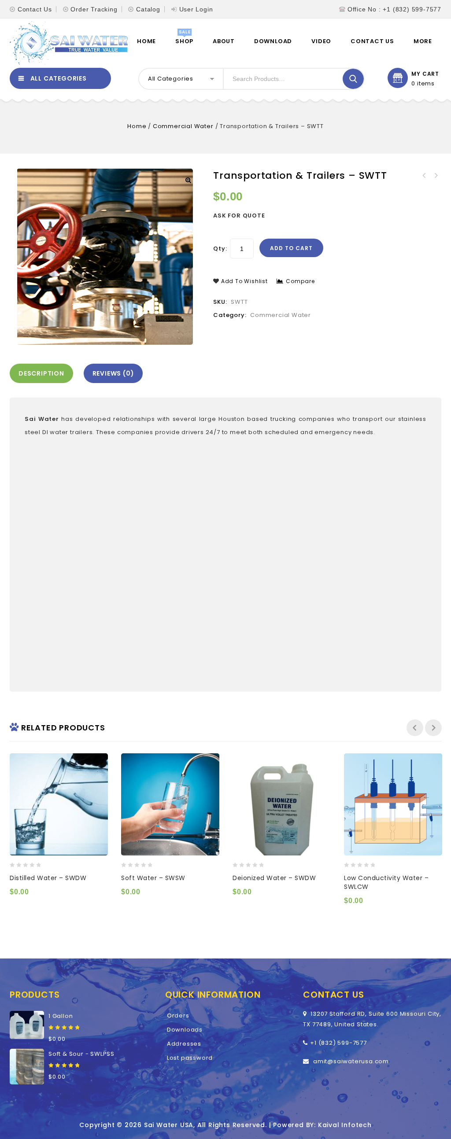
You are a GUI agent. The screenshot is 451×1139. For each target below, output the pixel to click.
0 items (423, 83)
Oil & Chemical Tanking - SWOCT (424, 176)
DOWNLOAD (273, 41)
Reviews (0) (113, 373)
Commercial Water (183, 126)
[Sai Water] (69, 43)
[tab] (44, 373)
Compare (300, 281)
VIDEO (321, 41)
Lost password (190, 1058)
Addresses (184, 1043)
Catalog (148, 9)
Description (41, 373)
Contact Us (35, 9)
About (224, 41)
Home (146, 41)
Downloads (185, 1029)
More (423, 41)
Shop (184, 41)
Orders (178, 1015)
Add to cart (291, 248)
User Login (196, 9)
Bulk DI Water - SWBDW (435, 176)
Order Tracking (93, 9)
